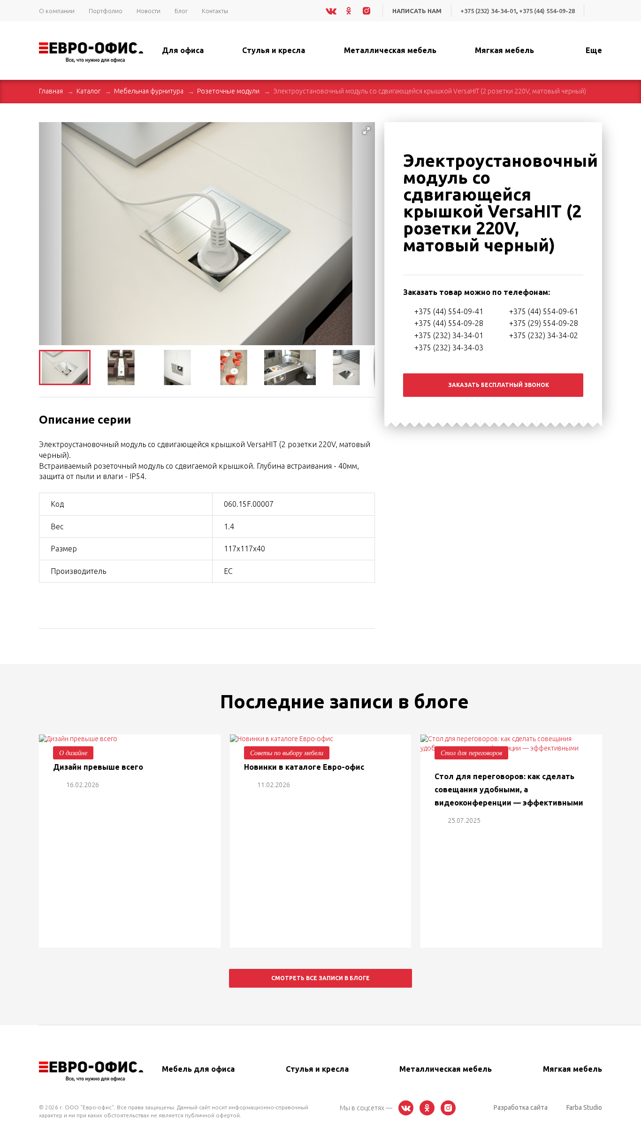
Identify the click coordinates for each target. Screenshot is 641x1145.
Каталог (88, 91)
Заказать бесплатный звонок (498, 385)
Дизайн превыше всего (98, 767)
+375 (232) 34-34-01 (488, 11)
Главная (51, 91)
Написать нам (417, 11)
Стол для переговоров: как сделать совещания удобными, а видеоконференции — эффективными (509, 789)
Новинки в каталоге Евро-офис (304, 767)
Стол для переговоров (471, 752)
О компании (57, 11)
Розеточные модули (228, 91)
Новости (148, 11)
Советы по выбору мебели (286, 752)
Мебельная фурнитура (148, 91)
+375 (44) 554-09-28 (547, 11)
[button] (366, 130)
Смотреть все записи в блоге (320, 978)
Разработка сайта (521, 1107)
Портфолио (105, 11)
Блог (181, 11)
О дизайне (73, 752)
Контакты (215, 11)
